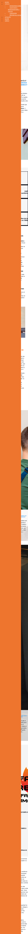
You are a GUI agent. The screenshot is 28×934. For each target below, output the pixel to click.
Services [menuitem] (7, 4)
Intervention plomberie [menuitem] (16, 6)
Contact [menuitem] (7, 21)
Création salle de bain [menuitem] (16, 15)
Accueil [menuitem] (7, 2)
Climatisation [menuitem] (13, 13)
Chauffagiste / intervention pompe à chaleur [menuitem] (13, 9)
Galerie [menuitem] (7, 19)
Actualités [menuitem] (8, 17)
